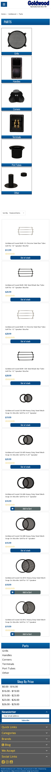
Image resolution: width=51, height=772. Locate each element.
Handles (7, 655)
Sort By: (5, 213)
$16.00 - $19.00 (10, 691)
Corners (7, 659)
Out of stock (25, 257)
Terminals (8, 664)
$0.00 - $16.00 (10, 686)
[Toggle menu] (4, 4)
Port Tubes (8, 668)
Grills (5, 650)
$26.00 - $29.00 (10, 704)
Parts (21, 14)
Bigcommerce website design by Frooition (25, 771)
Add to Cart (27, 508)
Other (5, 672)
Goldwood (12, 14)
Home (3, 14)
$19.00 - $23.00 (10, 695)
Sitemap (20, 769)
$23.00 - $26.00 (10, 699)
